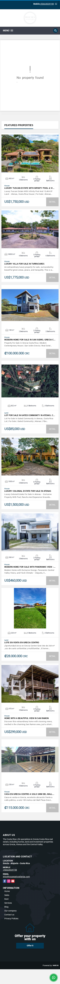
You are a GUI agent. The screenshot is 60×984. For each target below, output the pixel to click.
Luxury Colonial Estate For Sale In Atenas (27, 491)
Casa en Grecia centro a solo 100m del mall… (29, 794)
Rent (6, 899)
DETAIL (52, 202)
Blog (6, 907)
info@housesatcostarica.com (16, 876)
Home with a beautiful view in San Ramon (26, 718)
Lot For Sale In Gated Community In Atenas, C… (29, 415)
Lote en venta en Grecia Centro (21, 642)
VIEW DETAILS (30, 153)
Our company (10, 911)
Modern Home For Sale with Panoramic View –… (29, 567)
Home (7, 891)
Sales (6, 895)
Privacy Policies (11, 918)
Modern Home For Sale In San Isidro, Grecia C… (29, 340)
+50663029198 (47, 4)
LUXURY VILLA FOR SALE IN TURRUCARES (24, 264)
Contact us (9, 914)
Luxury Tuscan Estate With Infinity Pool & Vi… (29, 188)
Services (8, 903)
